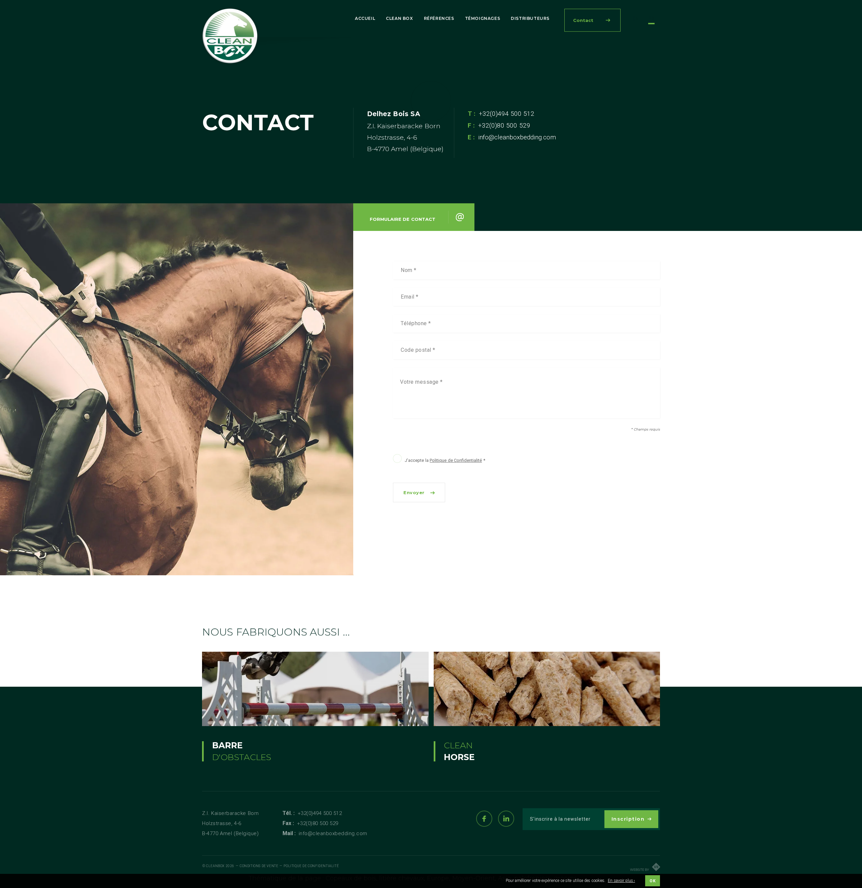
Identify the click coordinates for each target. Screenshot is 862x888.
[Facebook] (484, 819)
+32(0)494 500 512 (506, 113)
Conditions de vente (259, 866)
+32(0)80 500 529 (317, 823)
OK (653, 881)
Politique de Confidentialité (456, 460)
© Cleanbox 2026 (218, 866)
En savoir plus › (621, 881)
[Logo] (231, 37)
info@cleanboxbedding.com (517, 137)
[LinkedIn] (506, 819)
